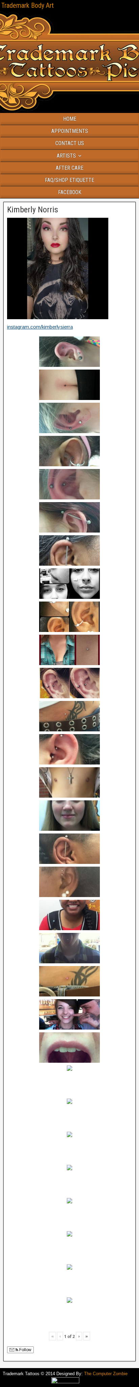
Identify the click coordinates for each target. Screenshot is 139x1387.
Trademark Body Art (27, 5)
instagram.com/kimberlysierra (40, 327)
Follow (24, 1349)
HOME (69, 119)
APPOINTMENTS (69, 131)
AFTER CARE (69, 168)
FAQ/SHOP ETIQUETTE (69, 180)
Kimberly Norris (32, 209)
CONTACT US (69, 143)
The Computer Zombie (106, 1373)
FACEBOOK (69, 192)
